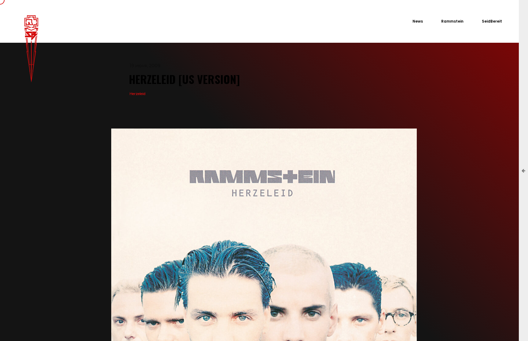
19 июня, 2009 (145, 65)
